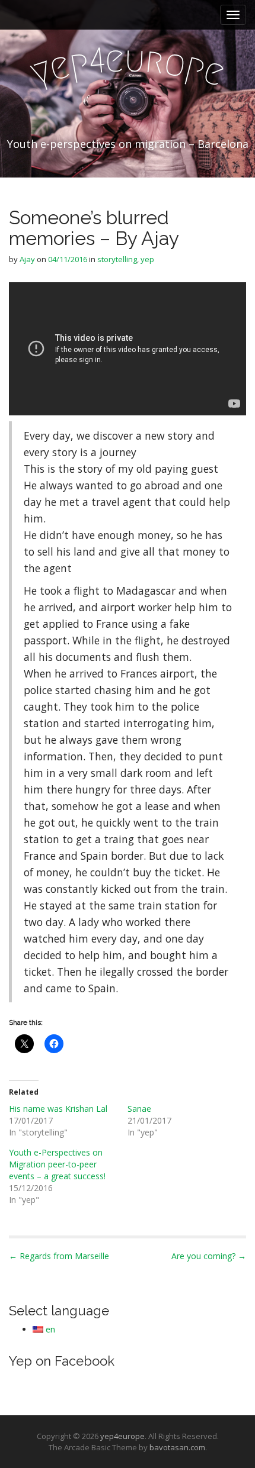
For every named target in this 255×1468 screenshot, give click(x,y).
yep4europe (122, 1436)
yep (147, 259)
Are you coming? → (208, 1255)
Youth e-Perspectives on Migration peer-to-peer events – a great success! (57, 1164)
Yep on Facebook (61, 1361)
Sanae (139, 1108)
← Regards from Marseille (59, 1255)
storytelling (117, 259)
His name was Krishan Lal (58, 1108)
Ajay (27, 259)
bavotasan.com (177, 1447)
